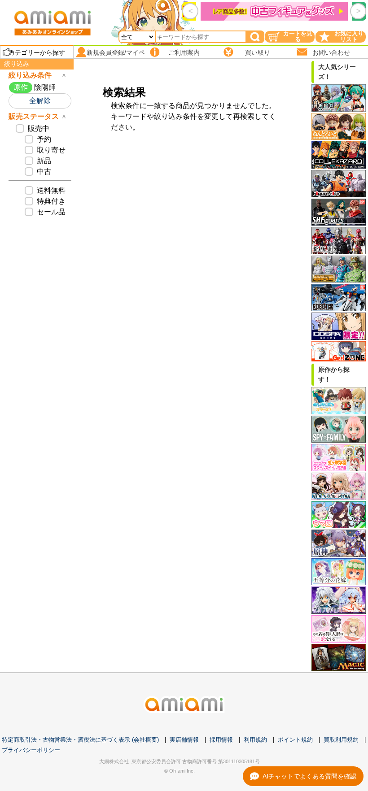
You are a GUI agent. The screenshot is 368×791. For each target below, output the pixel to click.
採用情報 (221, 739)
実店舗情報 (184, 739)
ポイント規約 (295, 739)
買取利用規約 (341, 739)
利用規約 (255, 739)
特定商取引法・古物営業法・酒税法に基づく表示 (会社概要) (80, 739)
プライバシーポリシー (31, 750)
